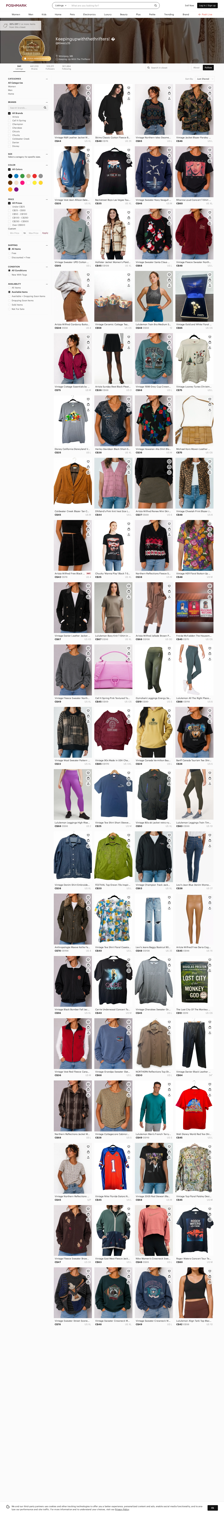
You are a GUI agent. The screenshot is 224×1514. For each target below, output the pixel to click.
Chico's (16, 131)
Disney (15, 146)
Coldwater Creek (20, 138)
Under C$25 (18, 206)
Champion (17, 124)
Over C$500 (18, 225)
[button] (61, 5)
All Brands (17, 113)
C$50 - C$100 (19, 214)
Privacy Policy (122, 1509)
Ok (212, 1508)
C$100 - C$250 (20, 217)
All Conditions (19, 270)
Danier (15, 142)
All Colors (17, 169)
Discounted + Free (21, 257)
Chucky (16, 135)
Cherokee (17, 127)
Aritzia (15, 116)
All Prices (17, 203)
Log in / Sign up (207, 5)
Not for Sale (18, 309)
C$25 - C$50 (19, 210)
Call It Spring (19, 120)
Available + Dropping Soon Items (28, 296)
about (196, 67)
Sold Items (17, 304)
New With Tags (19, 274)
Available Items (20, 292)
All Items (16, 249)
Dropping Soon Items (23, 300)
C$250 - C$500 (20, 221)
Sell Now (189, 5)
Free (14, 253)
